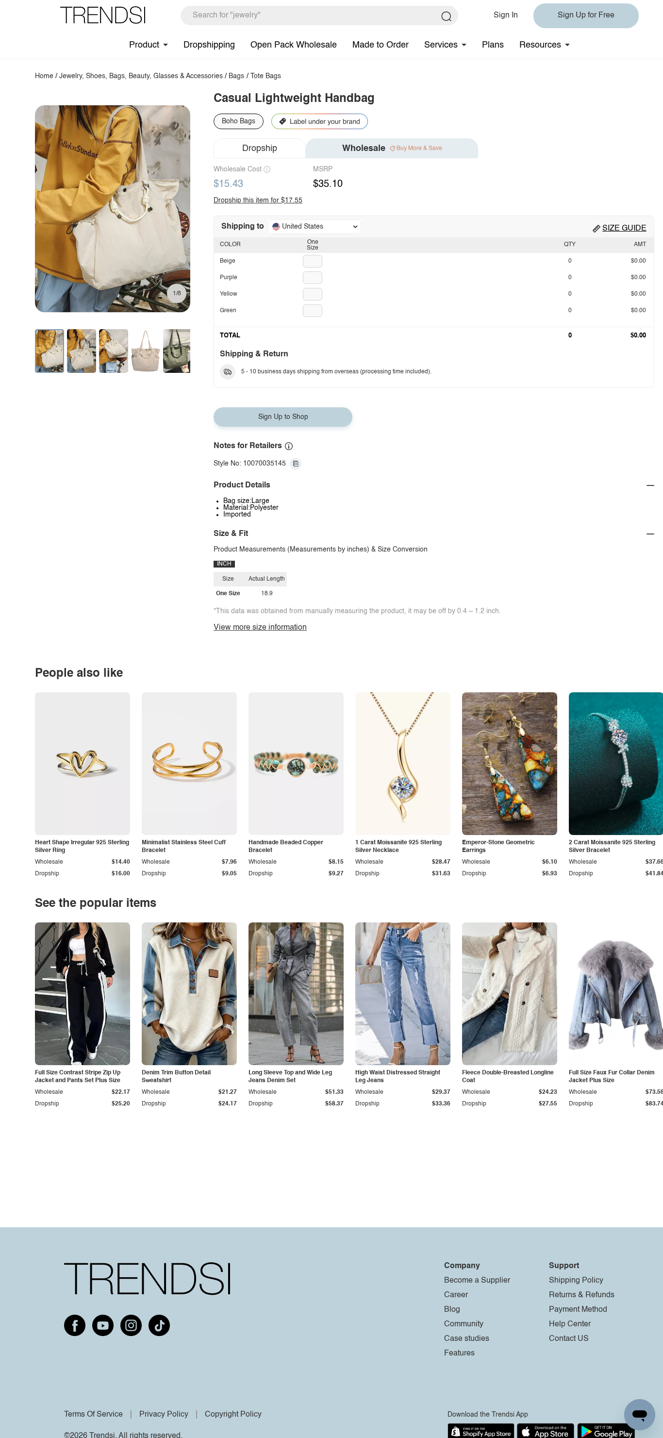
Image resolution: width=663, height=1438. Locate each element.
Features (459, 1353)
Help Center (570, 1324)
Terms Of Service (93, 1415)
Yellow (228, 294)
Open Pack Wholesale (293, 45)
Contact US (569, 1339)
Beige (227, 261)
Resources (540, 45)
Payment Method (578, 1310)
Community (463, 1324)
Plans (493, 45)
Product (144, 45)
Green (228, 311)
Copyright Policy (233, 1415)
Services (441, 45)
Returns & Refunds (581, 1295)
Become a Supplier (477, 1281)
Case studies (466, 1339)
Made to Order (380, 45)
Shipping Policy (576, 1281)
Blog (452, 1310)
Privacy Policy (163, 1415)
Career (456, 1295)
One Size (312, 245)
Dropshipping (209, 45)
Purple (228, 278)
